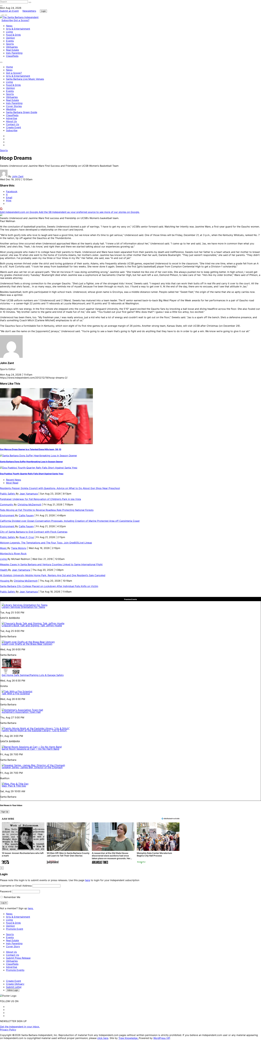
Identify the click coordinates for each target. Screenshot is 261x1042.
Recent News (13, 479)
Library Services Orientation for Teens (23, 607)
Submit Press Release (18, 957)
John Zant (17, 176)
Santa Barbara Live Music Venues (25, 78)
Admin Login (12, 990)
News (9, 25)
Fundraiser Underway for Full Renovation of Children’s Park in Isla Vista (40, 499)
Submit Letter (14, 986)
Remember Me (11, 897)
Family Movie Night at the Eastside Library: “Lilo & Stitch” (34, 730)
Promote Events (15, 970)
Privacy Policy (8, 1029)
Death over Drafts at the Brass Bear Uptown (27, 643)
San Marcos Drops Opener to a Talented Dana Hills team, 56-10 (30, 449)
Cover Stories (14, 106)
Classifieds (12, 55)
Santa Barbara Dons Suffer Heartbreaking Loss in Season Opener (31, 461)
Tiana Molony (18, 548)
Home (9, 66)
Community (7, 504)
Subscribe (8, 20)
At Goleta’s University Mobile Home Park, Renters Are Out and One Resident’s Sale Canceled (52, 575)
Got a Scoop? (21, 20)
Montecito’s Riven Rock (13, 553)
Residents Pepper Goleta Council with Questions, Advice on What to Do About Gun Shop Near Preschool (60, 488)
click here (102, 1038)
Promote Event (14, 928)
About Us (11, 121)
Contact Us (12, 124)
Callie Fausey (26, 515)
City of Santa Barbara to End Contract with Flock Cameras (33, 531)
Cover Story (13, 946)
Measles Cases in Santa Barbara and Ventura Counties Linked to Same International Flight (51, 564)
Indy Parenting (14, 52)
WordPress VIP (161, 1038)
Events (10, 40)
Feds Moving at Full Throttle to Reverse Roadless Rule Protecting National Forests (46, 509)
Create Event (13, 127)
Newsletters (29, 10)
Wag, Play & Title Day (14, 785)
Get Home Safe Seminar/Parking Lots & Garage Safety (33, 675)
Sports (10, 43)
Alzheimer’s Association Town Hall (21, 712)
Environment (7, 515)
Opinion (10, 37)
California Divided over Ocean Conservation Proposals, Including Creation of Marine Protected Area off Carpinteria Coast (70, 520)
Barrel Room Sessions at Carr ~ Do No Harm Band (30, 748)
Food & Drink (13, 34)
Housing (5, 580)
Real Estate (12, 49)
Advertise (11, 118)
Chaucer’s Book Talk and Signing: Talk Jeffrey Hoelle (32, 625)
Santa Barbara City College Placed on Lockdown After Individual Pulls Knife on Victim (49, 586)
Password (5, 891)
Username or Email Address (16, 885)
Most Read (12, 482)
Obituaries (12, 46)
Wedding (11, 109)
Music (3, 548)
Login (43, 11)
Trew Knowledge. (128, 1038)
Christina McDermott (29, 504)
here (87, 880)
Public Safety (8, 493)
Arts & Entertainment (18, 28)
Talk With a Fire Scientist (16, 693)
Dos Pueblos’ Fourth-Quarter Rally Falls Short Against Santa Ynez (31, 473)
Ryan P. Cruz (26, 537)
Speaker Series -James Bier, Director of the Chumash (32, 767)
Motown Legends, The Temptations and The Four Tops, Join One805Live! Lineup (46, 542)
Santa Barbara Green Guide (21, 112)
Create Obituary (15, 983)
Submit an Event (9, 10)
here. (30, 908)
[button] (23, 843)
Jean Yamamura (28, 493)
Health (4, 569)
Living (9, 31)
